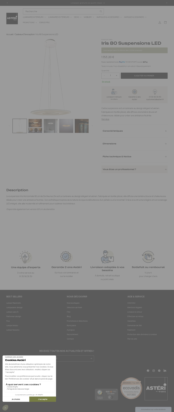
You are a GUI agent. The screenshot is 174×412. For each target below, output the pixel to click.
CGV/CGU (131, 303)
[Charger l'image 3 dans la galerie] (51, 126)
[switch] (111, 397)
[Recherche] (101, 11)
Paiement (131, 330)
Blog (69, 316)
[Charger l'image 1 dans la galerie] (20, 126)
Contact (70, 339)
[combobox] (63, 11)
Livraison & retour (134, 312)
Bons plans (71, 325)
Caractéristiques (113, 130)
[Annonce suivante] (167, 3)
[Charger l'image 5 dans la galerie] (82, 126)
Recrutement (72, 334)
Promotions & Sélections (77, 321)
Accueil (9, 34)
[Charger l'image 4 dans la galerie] (66, 126)
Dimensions (109, 143)
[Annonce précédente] (7, 3)
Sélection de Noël (74, 307)
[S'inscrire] (91, 358)
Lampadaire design (14, 307)
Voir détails (114, 99)
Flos (8, 321)
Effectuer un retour (135, 316)
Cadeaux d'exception (24, 34)
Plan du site (132, 339)
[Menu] (116, 390)
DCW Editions (106, 39)
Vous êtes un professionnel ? (119, 169)
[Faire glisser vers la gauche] (9, 126)
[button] (34, 17)
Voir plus (105, 119)
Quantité (105, 70)
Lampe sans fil (12, 312)
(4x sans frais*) (131, 62)
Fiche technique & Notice (117, 156)
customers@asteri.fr (155, 99)
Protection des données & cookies (142, 334)
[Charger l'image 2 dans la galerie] (35, 126)
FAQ (68, 312)
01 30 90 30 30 (155, 97)
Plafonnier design (13, 316)
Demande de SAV (134, 325)
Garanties (131, 321)
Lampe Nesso (12, 325)
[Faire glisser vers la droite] (92, 126)
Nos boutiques (73, 303)
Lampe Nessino (12, 330)
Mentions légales (134, 307)
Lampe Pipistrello (13, 303)
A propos (71, 330)
